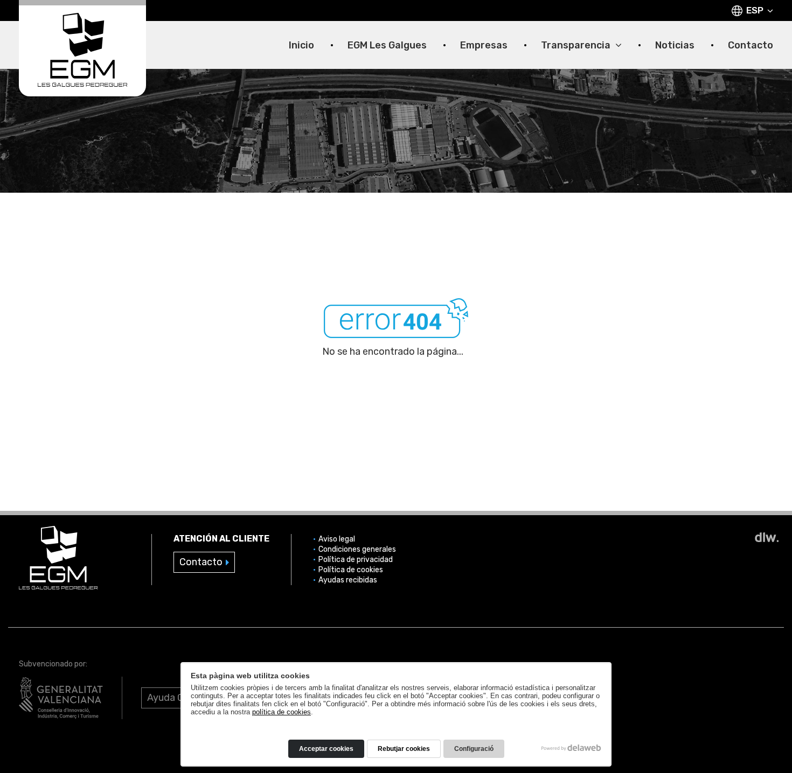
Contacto (750, 45)
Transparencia (577, 45)
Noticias (674, 45)
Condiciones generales (357, 549)
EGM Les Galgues (387, 45)
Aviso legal (336, 539)
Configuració (474, 749)
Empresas (484, 45)
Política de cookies (350, 569)
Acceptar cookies (326, 749)
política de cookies (281, 712)
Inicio (301, 45)
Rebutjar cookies (404, 749)
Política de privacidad (355, 559)
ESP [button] (754, 10)
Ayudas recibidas (347, 580)
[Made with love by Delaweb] (571, 747)
